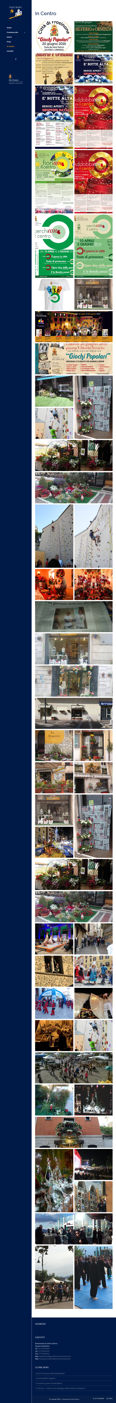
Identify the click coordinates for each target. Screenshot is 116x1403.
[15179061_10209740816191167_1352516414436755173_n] (93, 584)
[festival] (93, 1164)
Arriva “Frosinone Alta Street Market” (50, 1373)
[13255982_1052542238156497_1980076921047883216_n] (74, 616)
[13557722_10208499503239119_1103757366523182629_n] (54, 423)
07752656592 (44, 1351)
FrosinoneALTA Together (46, 1378)
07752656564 (44, 1353)
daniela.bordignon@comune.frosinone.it (55, 1356)
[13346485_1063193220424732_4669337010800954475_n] (74, 455)
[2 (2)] (93, 1100)
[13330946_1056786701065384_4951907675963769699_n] (93, 294)
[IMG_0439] (74, 1229)
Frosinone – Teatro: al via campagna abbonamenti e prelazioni (60, 1388)
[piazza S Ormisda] (54, 1035)
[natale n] (93, 1003)
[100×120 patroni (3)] (93, 36)
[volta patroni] (74, 358)
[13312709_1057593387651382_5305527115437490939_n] (74, 713)
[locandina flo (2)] (54, 181)
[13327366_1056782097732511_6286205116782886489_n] (93, 777)
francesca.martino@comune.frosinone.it (55, 1359)
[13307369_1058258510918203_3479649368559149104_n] (74, 681)
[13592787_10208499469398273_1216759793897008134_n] (93, 536)
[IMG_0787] (54, 1277)
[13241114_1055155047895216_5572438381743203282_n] (74, 1132)
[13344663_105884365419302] (93, 407)
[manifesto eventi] (93, 246)
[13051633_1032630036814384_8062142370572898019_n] (74, 1067)
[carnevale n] (54, 971)
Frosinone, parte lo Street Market (49, 1383)
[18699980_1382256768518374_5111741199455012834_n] (93, 939)
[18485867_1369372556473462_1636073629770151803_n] (54, 939)
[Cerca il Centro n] (93, 971)
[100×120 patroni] (54, 68)
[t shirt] (54, 294)
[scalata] (93, 1035)
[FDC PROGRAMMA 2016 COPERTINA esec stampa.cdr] (74, 326)
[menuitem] (16, 27)
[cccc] (93, 117)
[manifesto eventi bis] (54, 246)
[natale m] (54, 1003)
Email (110, 1398)
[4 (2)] (54, 1180)
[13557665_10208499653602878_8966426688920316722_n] (54, 536)
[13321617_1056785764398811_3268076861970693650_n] (93, 745)
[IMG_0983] (93, 1277)
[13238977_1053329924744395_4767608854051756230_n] (54, 1100)
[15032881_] (54, 584)
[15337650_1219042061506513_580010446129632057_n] (54, 842)
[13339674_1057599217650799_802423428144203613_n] (54, 391)
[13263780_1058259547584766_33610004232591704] (74, 649)
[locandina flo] (93, 181)
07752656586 (44, 1348)
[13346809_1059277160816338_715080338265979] (74, 487)
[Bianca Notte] (93, 68)
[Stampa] (54, 36)
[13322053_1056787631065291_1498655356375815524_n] (54, 777)
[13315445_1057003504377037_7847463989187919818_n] (54, 745)
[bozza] (54, 117)
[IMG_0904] (93, 1196)
